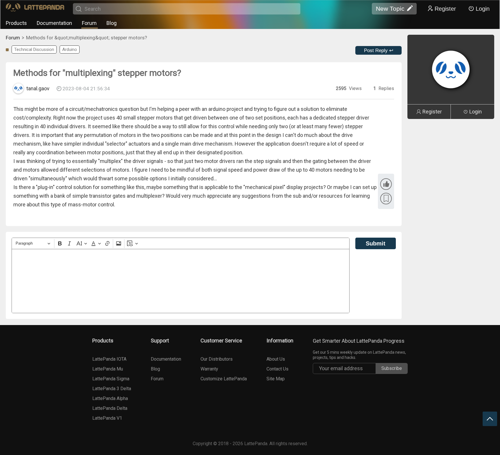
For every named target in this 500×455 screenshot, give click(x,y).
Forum (89, 23)
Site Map (275, 378)
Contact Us (277, 369)
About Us (275, 359)
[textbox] (180, 281)
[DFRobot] (35, 8)
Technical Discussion (34, 49)
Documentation (54, 23)
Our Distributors (217, 359)
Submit (375, 243)
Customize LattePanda (224, 378)
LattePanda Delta (109, 408)
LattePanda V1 (107, 418)
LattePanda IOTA (109, 359)
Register (445, 8)
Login (483, 8)
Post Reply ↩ (378, 50)
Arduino (69, 49)
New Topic (390, 8)
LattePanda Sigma (110, 378)
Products (16, 23)
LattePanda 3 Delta (111, 388)
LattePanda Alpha (110, 398)
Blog (111, 23)
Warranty (209, 369)
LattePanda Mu (107, 369)
